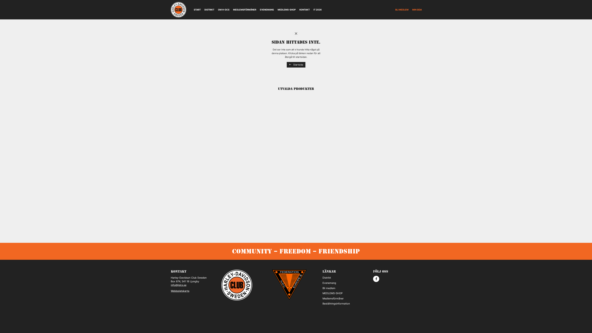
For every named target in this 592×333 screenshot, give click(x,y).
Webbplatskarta (180, 290)
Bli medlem (402, 9)
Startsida (298, 64)
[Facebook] (376, 279)
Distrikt (209, 9)
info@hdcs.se (178, 285)
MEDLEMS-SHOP (287, 9)
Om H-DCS (223, 9)
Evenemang (267, 9)
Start (197, 9)
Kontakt (304, 9)
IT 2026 (317, 9)
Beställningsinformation (336, 303)
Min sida (417, 9)
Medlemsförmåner (244, 9)
